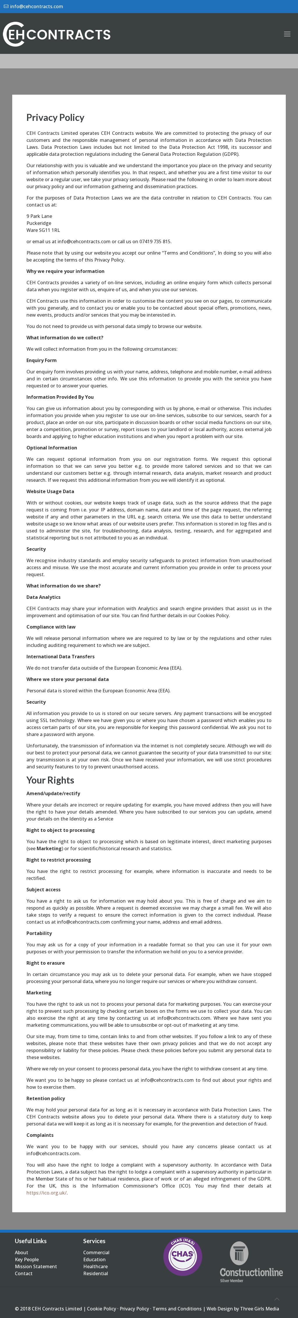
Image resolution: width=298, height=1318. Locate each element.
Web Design (220, 1308)
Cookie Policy (101, 1308)
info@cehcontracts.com (36, 6)
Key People (27, 1259)
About (21, 1252)
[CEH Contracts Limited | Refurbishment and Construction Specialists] (58, 33)
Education (94, 1259)
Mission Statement (36, 1266)
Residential (95, 1273)
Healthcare (95, 1266)
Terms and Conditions (177, 1308)
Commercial (96, 1252)
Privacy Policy (134, 1308)
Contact (24, 1273)
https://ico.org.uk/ (46, 1193)
